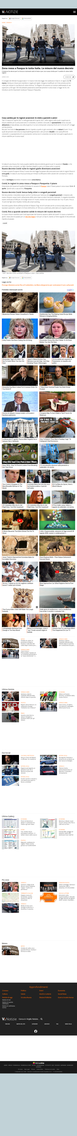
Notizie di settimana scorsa (8, 1006)
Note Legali (27, 1069)
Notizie (11, 1019)
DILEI (53, 1065)
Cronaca (5, 991)
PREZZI (22, 713)
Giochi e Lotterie (45, 994)
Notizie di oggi (7, 997)
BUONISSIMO (70, 1065)
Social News (62, 994)
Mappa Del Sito (21, 1024)
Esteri (41, 991)
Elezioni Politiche (45, 997)
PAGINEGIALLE (16, 1065)
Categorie (35, 1024)
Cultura (5, 994)
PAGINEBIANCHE (40, 1065)
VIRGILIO (10, 1065)
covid (5, 223)
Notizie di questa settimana (7, 1003)
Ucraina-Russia (26, 997)
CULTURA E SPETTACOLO (27, 755)
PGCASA (34, 1065)
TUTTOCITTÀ (48, 1065)
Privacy (33, 1069)
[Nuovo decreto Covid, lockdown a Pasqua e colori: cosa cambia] (38, 251)
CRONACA (9, 22)
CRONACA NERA (63, 639)
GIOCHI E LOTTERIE (64, 893)
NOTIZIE (12, 11)
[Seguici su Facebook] (35, 1032)
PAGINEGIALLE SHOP (26, 1065)
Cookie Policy (40, 1069)
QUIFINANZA (63, 1065)
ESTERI (22, 829)
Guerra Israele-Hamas (66, 997)
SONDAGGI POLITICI (64, 882)
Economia (61, 991)
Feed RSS (7, 1024)
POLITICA (23, 702)
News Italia (68, 1024)
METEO (23, 639)
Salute (23, 994)
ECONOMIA (62, 692)
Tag (57, 1024)
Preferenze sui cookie (50, 1069)
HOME (3, 22)
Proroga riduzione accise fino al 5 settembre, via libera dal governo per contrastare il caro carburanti (38, 285)
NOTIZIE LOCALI (63, 755)
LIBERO (5, 1065)
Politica (23, 991)
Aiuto (58, 1069)
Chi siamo (20, 1069)
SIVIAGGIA (57, 1065)
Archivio (46, 1024)
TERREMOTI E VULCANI (27, 893)
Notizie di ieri (6, 1000)
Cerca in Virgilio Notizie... (29, 1019)
